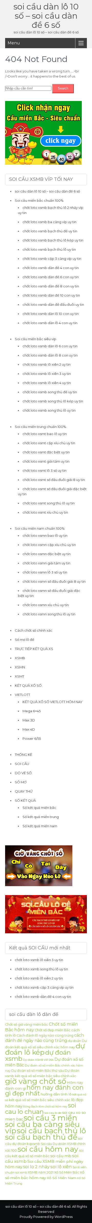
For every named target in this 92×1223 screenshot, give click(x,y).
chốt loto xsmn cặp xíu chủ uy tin (49, 545)
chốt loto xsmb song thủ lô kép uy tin (52, 401)
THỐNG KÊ (23, 755)
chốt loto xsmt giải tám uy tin (46, 461)
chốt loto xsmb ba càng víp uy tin (49, 222)
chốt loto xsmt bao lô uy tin (44, 434)
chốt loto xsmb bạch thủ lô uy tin (49, 249)
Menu (14, 43)
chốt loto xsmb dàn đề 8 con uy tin (50, 286)
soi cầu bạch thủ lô (51, 1130)
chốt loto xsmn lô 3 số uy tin (44, 572)
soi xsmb (21, 1172)
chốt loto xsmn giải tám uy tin (46, 563)
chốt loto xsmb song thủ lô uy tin (49, 410)
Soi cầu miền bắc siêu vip (35, 339)
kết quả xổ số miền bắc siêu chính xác (39, 1100)
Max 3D (28, 720)
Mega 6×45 (31, 711)
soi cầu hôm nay (48, 1148)
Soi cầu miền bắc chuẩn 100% (39, 200)
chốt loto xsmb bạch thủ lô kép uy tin (52, 240)
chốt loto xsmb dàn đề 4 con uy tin (50, 268)
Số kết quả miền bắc (39, 808)
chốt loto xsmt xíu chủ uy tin (45, 512)
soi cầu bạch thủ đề (41, 1136)
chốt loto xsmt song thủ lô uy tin (48, 503)
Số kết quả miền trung (40, 817)
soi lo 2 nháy (36, 1166)
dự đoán (74, 1041)
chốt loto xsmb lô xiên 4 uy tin (46, 383)
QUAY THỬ (23, 791)
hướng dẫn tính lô (56, 1094)
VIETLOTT (22, 695)
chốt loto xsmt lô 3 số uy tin (44, 470)
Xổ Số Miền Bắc (66, 1172)
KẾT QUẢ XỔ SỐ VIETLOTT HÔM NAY (52, 702)
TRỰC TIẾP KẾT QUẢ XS (34, 649)
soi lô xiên (61, 1166)
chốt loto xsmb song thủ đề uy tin (49, 392)
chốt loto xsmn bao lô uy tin (44, 535)
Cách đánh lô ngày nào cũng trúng (45, 1035)
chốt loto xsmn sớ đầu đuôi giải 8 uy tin (54, 581)
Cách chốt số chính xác (33, 630)
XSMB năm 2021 (40, 1172)
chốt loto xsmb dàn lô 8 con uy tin (50, 355)
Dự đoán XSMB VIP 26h (38, 1060)
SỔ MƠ (21, 782)
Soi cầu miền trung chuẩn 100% (40, 427)
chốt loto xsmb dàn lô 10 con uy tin (50, 314)
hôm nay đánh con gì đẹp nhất (44, 1090)
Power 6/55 (31, 738)
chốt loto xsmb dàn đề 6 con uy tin (50, 277)
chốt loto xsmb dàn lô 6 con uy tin (49, 346)
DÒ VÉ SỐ (23, 773)
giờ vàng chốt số (35, 1081)
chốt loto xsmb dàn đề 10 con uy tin (51, 295)
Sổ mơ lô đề (24, 640)
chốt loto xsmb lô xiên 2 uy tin (46, 364)
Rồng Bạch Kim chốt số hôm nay (45, 1106)
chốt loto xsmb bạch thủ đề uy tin (49, 231)
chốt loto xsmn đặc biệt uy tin (46, 554)
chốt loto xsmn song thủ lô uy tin (48, 614)
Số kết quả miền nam (39, 826)
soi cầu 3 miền (50, 1117)
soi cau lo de (52, 1113)
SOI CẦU (22, 764)
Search (63, 88)
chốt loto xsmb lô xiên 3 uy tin (46, 374)
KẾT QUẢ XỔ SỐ (28, 685)
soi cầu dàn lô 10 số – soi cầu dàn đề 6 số (46, 16)
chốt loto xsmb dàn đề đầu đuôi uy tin (53, 304)
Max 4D (28, 729)
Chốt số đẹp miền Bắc (53, 1030)
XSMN (20, 667)
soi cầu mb (60, 1156)
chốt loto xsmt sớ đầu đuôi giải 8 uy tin (53, 480)
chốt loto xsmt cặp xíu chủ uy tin (48, 443)
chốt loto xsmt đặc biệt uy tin (46, 452)
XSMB (20, 658)
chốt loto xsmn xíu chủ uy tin (45, 605)
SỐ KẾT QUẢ (25, 800)
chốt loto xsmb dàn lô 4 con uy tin (49, 323)
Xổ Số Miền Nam (61, 1178)
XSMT (19, 676)
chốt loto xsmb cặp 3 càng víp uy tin (51, 259)
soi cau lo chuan (40, 1108)
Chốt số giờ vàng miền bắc (26, 1024)
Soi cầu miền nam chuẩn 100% (40, 528)
